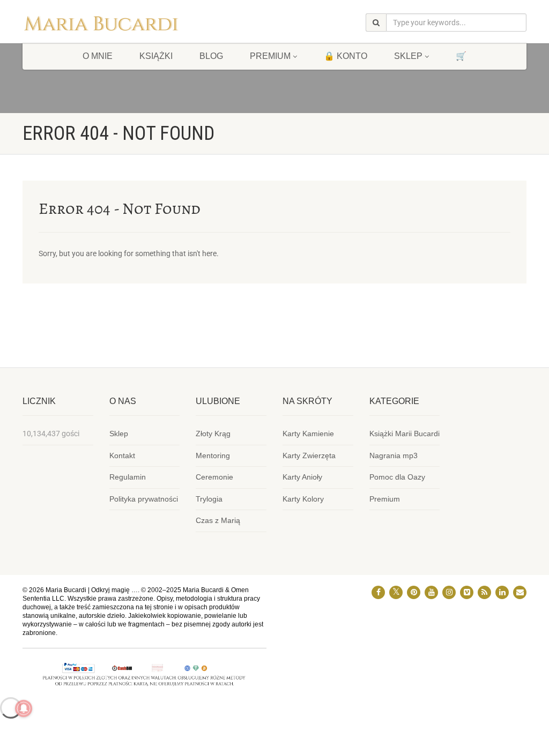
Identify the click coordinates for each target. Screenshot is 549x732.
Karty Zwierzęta (309, 455)
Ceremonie (214, 477)
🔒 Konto (345, 56)
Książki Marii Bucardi (404, 433)
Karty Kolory (303, 499)
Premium (384, 499)
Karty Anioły (302, 477)
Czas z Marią (218, 520)
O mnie (98, 56)
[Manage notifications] (23, 708)
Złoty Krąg (213, 433)
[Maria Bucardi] (101, 25)
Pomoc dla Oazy (397, 477)
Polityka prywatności (143, 499)
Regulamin (127, 477)
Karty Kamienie (308, 433)
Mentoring (213, 455)
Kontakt (122, 455)
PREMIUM (270, 56)
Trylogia (209, 499)
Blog (211, 56)
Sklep (408, 56)
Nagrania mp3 (393, 455)
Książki (156, 56)
